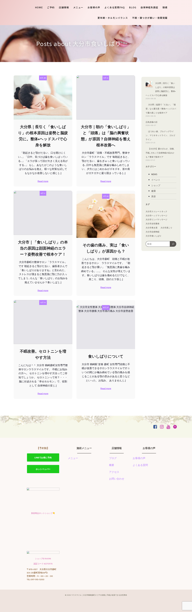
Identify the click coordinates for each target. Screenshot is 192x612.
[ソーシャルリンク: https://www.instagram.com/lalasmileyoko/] (163, 427)
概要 (111, 465)
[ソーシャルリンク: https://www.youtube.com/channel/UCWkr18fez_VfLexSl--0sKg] (169, 427)
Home (39, 7)
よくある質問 (140, 465)
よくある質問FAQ (114, 7)
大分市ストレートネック (156, 211)
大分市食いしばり (153, 235)
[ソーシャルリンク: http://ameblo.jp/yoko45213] (176, 427)
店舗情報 (64, 7)
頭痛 (165, 7)
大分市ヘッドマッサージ (156, 215)
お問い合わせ (116, 479)
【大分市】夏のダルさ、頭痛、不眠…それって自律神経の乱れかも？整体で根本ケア (161, 152)
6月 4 (106, 78)
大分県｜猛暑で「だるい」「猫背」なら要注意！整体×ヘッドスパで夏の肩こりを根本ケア (161, 108)
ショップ (155, 185)
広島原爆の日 (151, 122)
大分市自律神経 (152, 231)
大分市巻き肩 (151, 227)
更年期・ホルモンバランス (113, 17)
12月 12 (43, 302)
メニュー (78, 7)
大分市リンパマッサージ (156, 219)
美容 (153, 196)
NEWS (154, 174)
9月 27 (106, 307)
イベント (155, 179)
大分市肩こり (166, 227)
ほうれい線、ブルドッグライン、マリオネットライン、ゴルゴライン (160, 135)
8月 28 (43, 78)
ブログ (113, 458)
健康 (153, 191)
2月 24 (105, 196)
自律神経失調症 (149, 7)
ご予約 (51, 7)
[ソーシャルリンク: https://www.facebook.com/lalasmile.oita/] (156, 427)
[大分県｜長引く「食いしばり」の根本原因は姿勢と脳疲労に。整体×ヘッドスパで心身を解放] (149, 85)
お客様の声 (94, 7)
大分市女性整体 (152, 223)
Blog (132, 7)
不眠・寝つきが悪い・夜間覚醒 (150, 17)
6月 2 (43, 193)
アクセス (114, 472)
